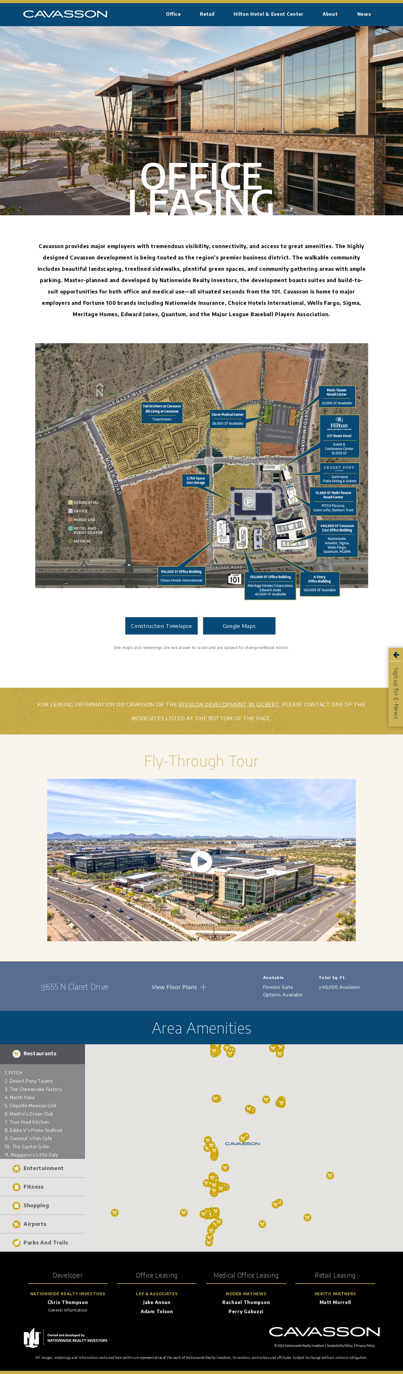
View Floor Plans (174, 986)
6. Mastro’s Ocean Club (29, 1113)
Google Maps (239, 625)
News (364, 14)
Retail (207, 14)
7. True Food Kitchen (27, 1122)
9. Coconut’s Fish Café (28, 1138)
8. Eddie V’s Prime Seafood (33, 1130)
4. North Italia (20, 1097)
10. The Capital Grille (27, 1146)
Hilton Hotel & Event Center (269, 14)
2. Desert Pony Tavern (29, 1081)
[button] (42, 1053)
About (330, 14)
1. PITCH (13, 1072)
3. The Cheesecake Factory (33, 1089)
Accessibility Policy (340, 1346)
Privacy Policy (364, 1346)
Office (173, 14)
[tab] (42, 1053)
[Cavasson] (65, 16)
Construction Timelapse (161, 625)
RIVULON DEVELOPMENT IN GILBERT (229, 704)
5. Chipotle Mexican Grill (30, 1105)
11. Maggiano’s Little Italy (31, 1154)
